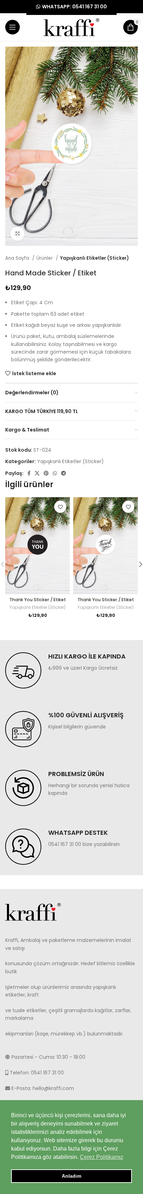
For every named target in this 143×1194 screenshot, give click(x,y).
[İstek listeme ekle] (60, 507)
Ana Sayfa (18, 258)
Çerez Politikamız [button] (101, 1157)
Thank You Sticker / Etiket (37, 600)
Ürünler (45, 258)
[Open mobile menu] (12, 27)
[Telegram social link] (63, 473)
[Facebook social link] (29, 473)
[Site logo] (71, 26)
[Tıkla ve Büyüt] (17, 234)
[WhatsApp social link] (55, 473)
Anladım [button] (71, 1176)
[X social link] (37, 473)
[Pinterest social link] (46, 473)
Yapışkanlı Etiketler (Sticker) (94, 258)
